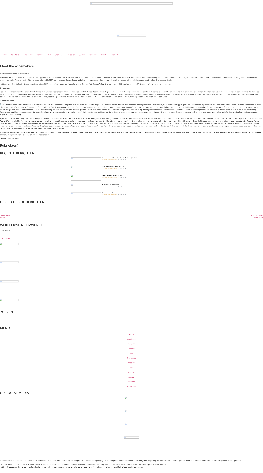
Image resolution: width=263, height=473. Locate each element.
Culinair (82, 55)
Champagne (59, 55)
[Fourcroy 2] (9, 244)
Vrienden (104, 55)
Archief (2, 148)
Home (4, 55)
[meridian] (9, 263)
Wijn (49, 55)
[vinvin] (9, 300)
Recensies (93, 55)
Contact (115, 55)
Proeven (71, 55)
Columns (40, 55)
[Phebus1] (9, 282)
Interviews (29, 55)
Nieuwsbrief (131, 386)
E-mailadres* (5, 231)
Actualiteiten (16, 55)
